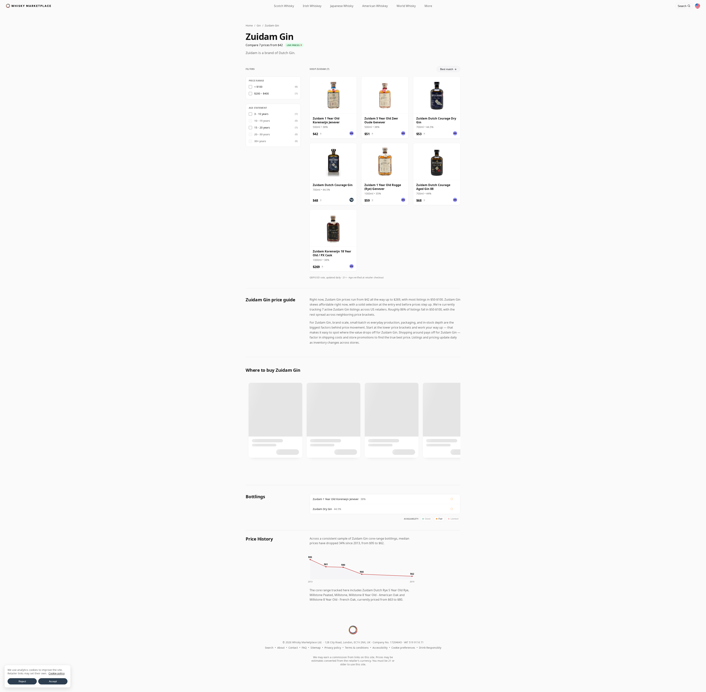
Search (269, 647)
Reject (22, 681)
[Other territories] (697, 5)
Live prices (293, 45)
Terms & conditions (357, 647)
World (406, 6)
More (428, 6)
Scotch (284, 6)
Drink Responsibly (430, 647)
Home (249, 25)
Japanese (341, 6)
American (375, 6)
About (281, 647)
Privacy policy (333, 647)
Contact (293, 647)
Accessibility (380, 647)
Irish (312, 6)
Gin (259, 25)
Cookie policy (57, 673)
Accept (53, 681)
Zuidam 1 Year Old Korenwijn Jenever (336, 499)
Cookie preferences (403, 647)
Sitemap (316, 647)
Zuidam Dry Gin (322, 509)
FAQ (304, 647)
